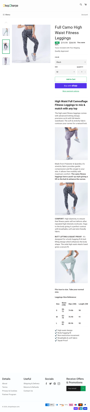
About (4, 383)
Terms (4, 387)
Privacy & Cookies (9, 391)
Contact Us (28, 391)
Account (84, 15)
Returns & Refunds (31, 387)
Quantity (80, 67)
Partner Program (9, 394)
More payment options (71, 91)
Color (57, 57)
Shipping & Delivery (31, 383)
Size (56, 67)
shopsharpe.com (13, 407)
